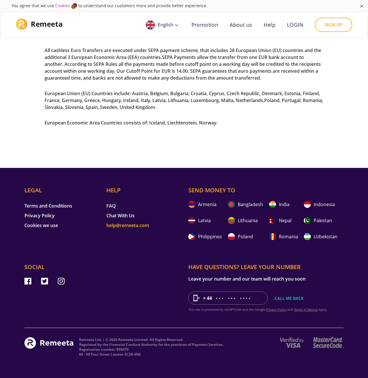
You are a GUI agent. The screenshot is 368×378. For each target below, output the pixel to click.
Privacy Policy (39, 215)
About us (241, 24)
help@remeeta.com (127, 225)
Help (269, 24)
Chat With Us (120, 215)
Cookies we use (41, 225)
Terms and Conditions (48, 206)
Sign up (333, 25)
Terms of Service (306, 309)
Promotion (204, 24)
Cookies (62, 5)
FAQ (111, 206)
